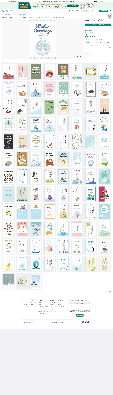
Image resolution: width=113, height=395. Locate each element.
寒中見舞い (92, 32)
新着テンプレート (25, 302)
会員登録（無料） (49, 17)
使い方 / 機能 (63, 10)
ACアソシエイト (61, 306)
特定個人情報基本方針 (42, 309)
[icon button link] (110, 11)
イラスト (88, 42)
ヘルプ (102, 1)
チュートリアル (25, 306)
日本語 (105, 45)
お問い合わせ (33, 304)
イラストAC (52, 302)
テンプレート (56, 10)
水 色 (108, 42)
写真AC (51, 304)
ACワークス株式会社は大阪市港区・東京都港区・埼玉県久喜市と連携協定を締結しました (57, 1)
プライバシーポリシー (42, 308)
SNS (96, 1)
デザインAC (60, 322)
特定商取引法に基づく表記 (43, 311)
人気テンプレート (25, 304)
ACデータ (60, 302)
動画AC (51, 308)
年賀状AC (52, 309)
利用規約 (39, 304)
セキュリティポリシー (42, 313)
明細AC (59, 304)
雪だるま (91, 45)
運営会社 (39, 302)
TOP (86, 39)
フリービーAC (53, 311)
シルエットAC (53, 306)
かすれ (100, 45)
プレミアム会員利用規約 (43, 306)
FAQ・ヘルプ (33, 302)
